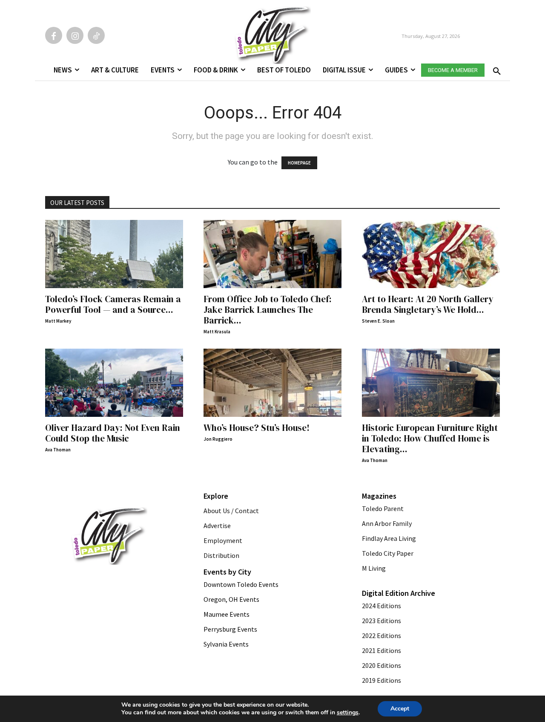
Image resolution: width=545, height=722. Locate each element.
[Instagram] (74, 35)
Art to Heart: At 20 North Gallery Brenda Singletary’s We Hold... (427, 304)
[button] (495, 68)
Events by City (227, 572)
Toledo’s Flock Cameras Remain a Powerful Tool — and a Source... (113, 304)
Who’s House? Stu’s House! (257, 428)
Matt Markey (58, 321)
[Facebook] (53, 35)
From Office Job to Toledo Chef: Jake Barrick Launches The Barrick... (268, 309)
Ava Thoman (58, 450)
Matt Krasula (217, 332)
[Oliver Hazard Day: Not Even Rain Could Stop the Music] (114, 383)
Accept (399, 709)
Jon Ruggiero (218, 439)
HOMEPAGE (299, 163)
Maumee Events (227, 614)
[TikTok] (96, 35)
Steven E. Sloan (378, 321)
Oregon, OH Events (231, 599)
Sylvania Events (226, 644)
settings (348, 712)
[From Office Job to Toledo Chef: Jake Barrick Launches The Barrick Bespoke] (272, 254)
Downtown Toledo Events (241, 584)
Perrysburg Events (230, 629)
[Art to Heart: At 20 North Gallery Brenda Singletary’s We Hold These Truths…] (431, 254)
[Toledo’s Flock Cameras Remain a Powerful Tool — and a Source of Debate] (114, 254)
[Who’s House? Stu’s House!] (272, 383)
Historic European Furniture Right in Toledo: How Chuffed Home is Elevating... (430, 438)
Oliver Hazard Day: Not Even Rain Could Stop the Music (112, 433)
